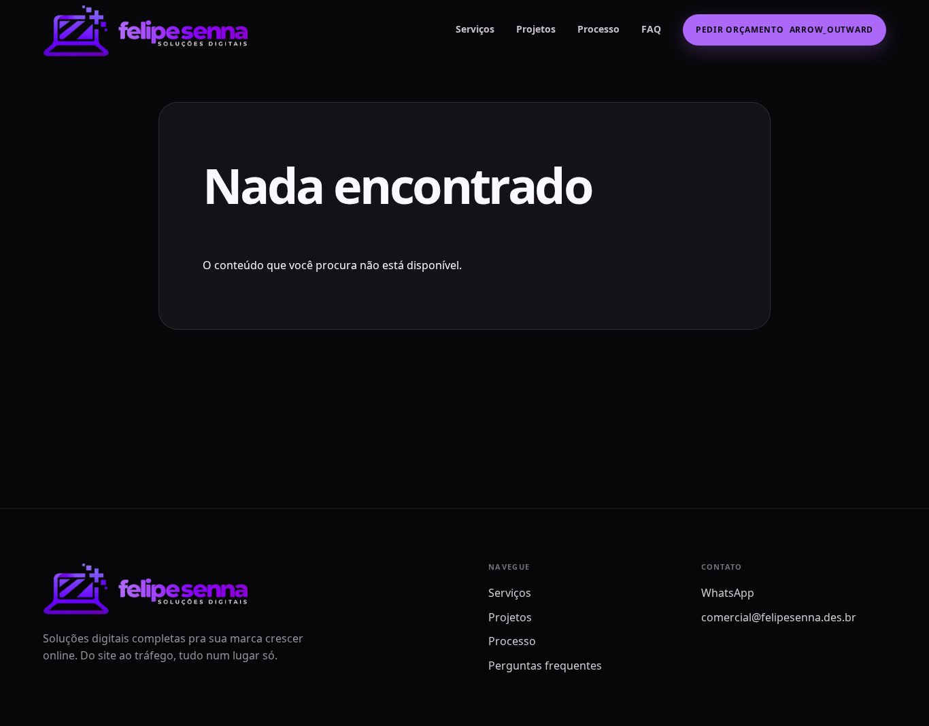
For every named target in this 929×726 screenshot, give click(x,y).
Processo (598, 28)
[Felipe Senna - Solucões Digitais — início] (153, 30)
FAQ (651, 28)
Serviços (475, 28)
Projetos (536, 28)
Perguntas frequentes (545, 665)
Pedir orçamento (784, 29)
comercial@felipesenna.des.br (778, 617)
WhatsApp (727, 592)
